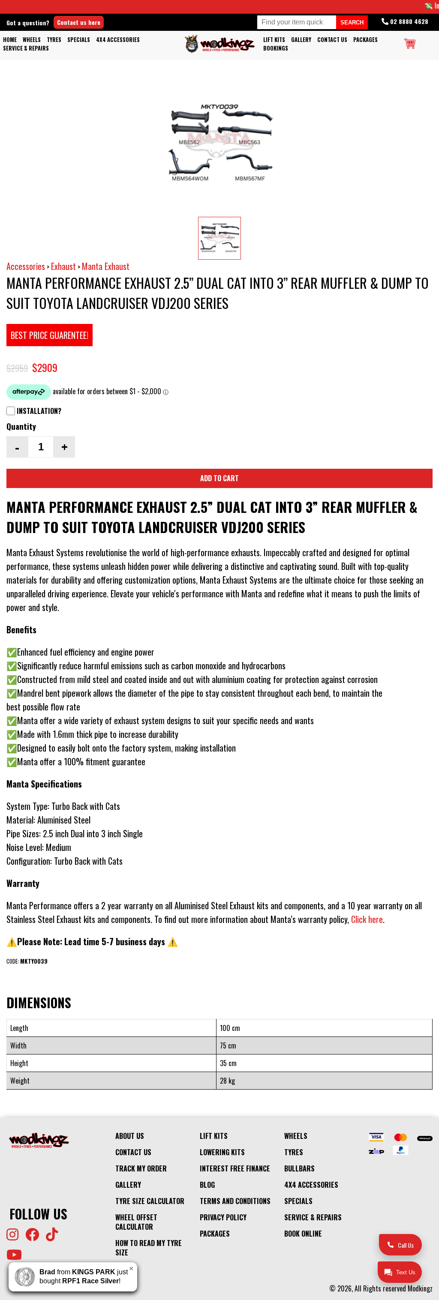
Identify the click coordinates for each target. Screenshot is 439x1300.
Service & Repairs (26, 48)
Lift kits (274, 40)
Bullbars (299, 1168)
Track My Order (141, 1168)
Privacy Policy (223, 1217)
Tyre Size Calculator (149, 1201)
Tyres (54, 40)
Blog (207, 1185)
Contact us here (78, 22)
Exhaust (63, 266)
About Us (129, 1136)
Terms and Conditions (235, 1201)
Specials (78, 40)
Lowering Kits (222, 1152)
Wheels (32, 40)
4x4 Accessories (118, 40)
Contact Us (332, 40)
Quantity (21, 426)
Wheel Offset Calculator (136, 1222)
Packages (365, 40)
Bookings (275, 48)
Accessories (25, 266)
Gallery (301, 40)
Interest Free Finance (235, 1168)
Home (10, 40)
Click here (367, 919)
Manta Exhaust (105, 266)
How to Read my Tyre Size (148, 1248)
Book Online (303, 1233)
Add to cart (219, 478)
